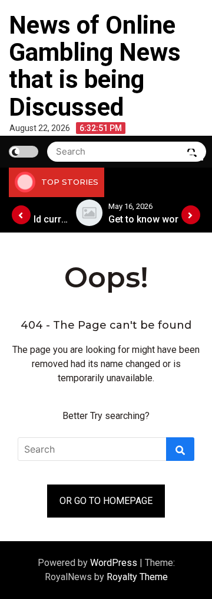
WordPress (115, 562)
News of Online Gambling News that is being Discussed (95, 66)
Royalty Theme (137, 576)
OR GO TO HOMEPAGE (106, 500)
